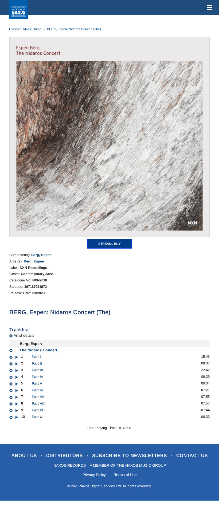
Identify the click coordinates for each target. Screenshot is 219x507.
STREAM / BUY (109, 244)
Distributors (65, 455)
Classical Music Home (25, 29)
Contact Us (192, 455)
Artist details (24, 335)
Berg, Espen (41, 255)
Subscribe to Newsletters (130, 455)
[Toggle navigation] (208, 7)
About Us (24, 455)
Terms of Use (125, 475)
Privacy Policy (94, 475)
